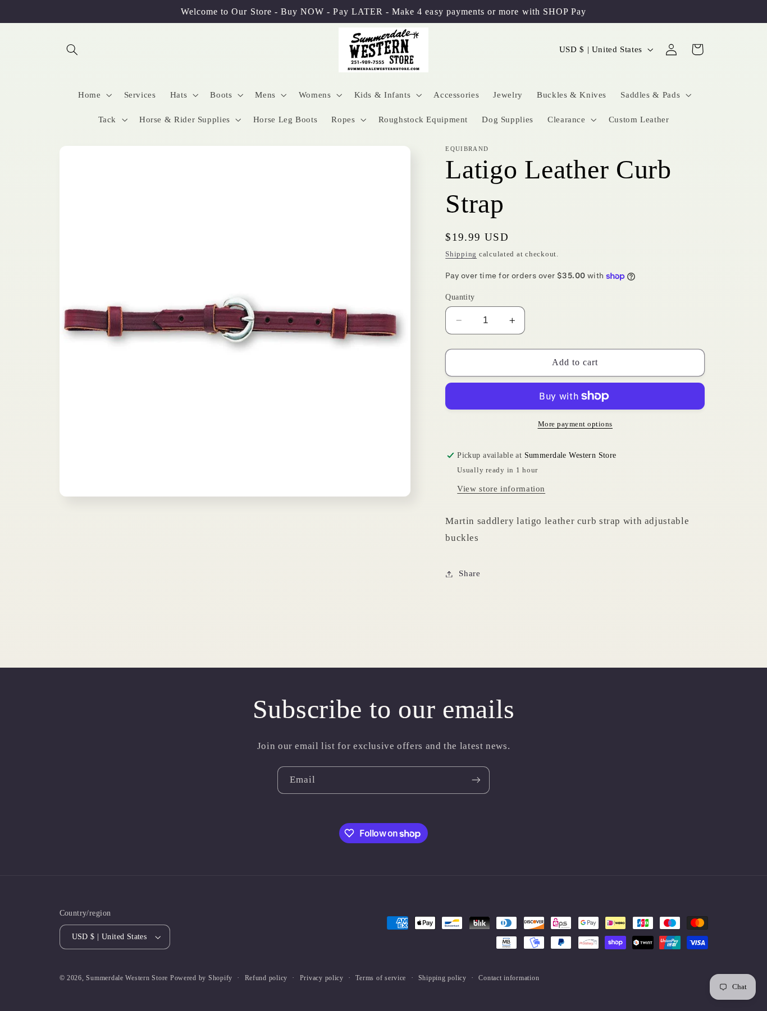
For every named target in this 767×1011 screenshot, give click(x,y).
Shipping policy (442, 978)
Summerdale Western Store (128, 978)
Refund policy (266, 978)
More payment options (575, 424)
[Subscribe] (476, 780)
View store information (501, 488)
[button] (72, 49)
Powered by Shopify (201, 978)
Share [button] (469, 573)
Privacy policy (322, 978)
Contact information (508, 978)
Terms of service (380, 978)
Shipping (461, 254)
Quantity (459, 297)
